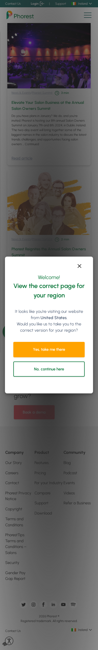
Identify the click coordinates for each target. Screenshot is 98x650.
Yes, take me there (49, 349)
